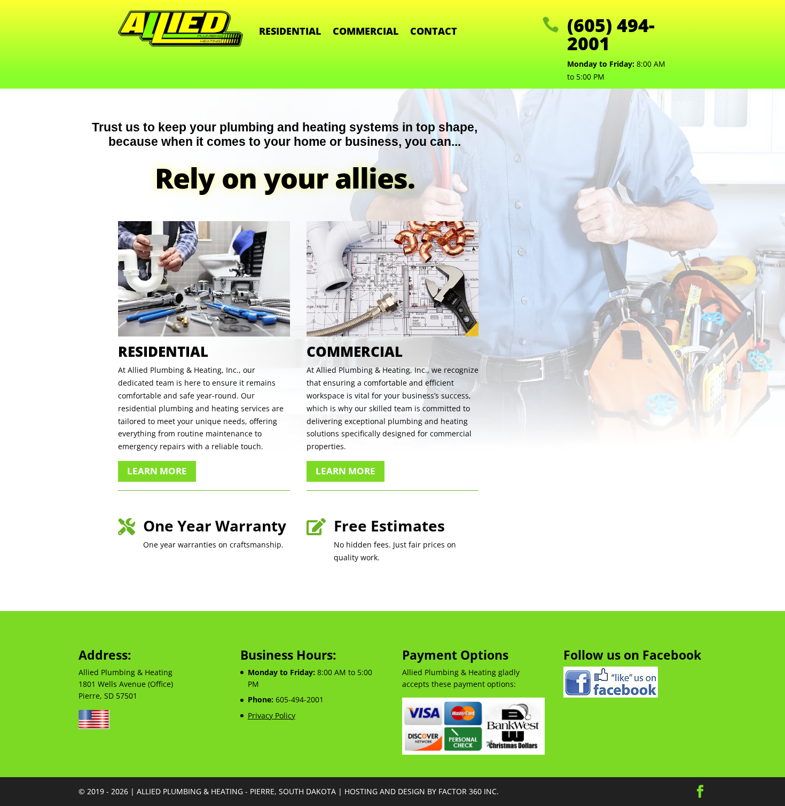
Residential (290, 32)
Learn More (157, 471)
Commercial (365, 32)
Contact (433, 32)
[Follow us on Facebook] (610, 695)
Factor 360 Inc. (468, 791)
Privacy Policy (271, 715)
